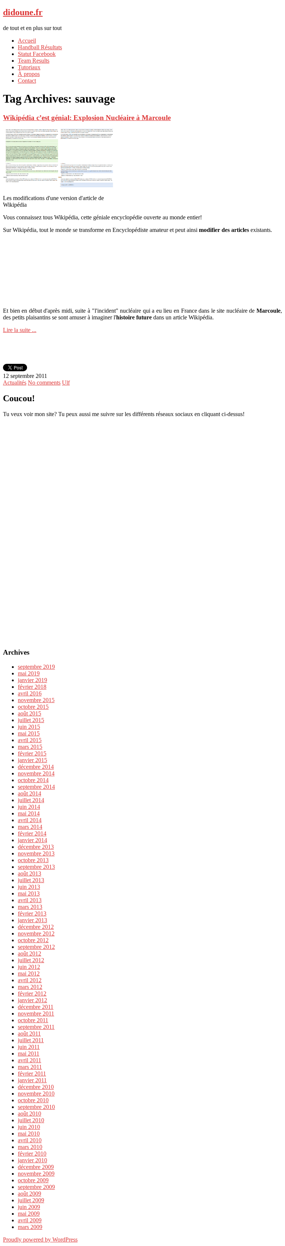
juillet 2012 (31, 960)
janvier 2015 (32, 760)
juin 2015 (29, 727)
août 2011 (29, 1033)
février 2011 (32, 1073)
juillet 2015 (31, 720)
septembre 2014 (36, 787)
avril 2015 (30, 740)
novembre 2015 (36, 700)
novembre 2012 (36, 933)
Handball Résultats (40, 47)
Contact (27, 80)
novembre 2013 (36, 853)
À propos (29, 74)
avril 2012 (30, 980)
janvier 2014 (32, 840)
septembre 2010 (36, 1107)
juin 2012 (29, 967)
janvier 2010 (32, 1160)
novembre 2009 (36, 1173)
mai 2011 (28, 1053)
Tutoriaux (29, 67)
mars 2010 (30, 1147)
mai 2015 (29, 733)
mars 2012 (30, 987)
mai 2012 (29, 973)
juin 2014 (29, 807)
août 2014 (29, 793)
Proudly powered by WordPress (40, 1239)
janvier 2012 (32, 1000)
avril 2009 (30, 1220)
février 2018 (32, 687)
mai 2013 (29, 893)
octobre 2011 (33, 1020)
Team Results (33, 60)
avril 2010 (30, 1140)
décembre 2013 (36, 847)
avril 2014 (30, 820)
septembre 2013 (36, 867)
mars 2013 (30, 907)
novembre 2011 (36, 1013)
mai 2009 (29, 1213)
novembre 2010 (36, 1093)
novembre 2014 (36, 773)
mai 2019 (29, 673)
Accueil (27, 40)
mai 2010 (29, 1133)
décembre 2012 (36, 927)
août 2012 (29, 953)
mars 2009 (30, 1227)
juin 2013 (29, 887)
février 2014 (32, 833)
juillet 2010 (31, 1120)
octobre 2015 (33, 707)
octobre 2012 (33, 940)
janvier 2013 (32, 920)
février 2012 (32, 993)
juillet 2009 (31, 1200)
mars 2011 (30, 1067)
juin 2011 (29, 1047)
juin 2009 (29, 1207)
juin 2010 (29, 1127)
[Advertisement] (142, 254)
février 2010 (32, 1153)
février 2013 (32, 913)
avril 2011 (29, 1060)
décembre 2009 (36, 1167)
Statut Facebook (37, 54)
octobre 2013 (33, 860)
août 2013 (29, 873)
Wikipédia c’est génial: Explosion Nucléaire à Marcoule (87, 118)
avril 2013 (30, 900)
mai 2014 (29, 813)
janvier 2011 (32, 1080)
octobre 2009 (33, 1180)
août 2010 (29, 1113)
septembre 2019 (36, 667)
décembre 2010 (36, 1087)
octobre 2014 (33, 780)
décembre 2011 (35, 1007)
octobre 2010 (33, 1100)
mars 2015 (30, 747)
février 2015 (32, 753)
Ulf (66, 382)
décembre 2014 (36, 767)
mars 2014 (30, 827)
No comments (44, 382)
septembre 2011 (36, 1027)
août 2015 (29, 713)
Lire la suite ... (19, 330)
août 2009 (29, 1193)
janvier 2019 (32, 680)
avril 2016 (30, 693)
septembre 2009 (36, 1187)
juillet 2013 (31, 880)
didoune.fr (23, 12)
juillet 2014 (31, 800)
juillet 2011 (31, 1040)
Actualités (14, 382)
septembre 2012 (36, 947)
